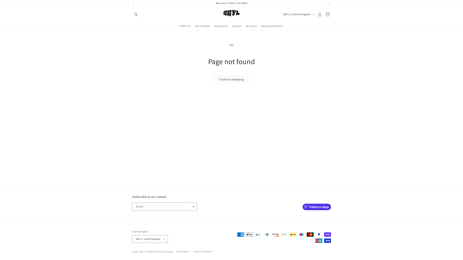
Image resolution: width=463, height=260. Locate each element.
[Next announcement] (330, 3)
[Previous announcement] (133, 3)
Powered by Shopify (163, 251)
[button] (136, 14)
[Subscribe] (193, 206)
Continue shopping (231, 79)
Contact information (203, 251)
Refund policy (183, 251)
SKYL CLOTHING (146, 251)
